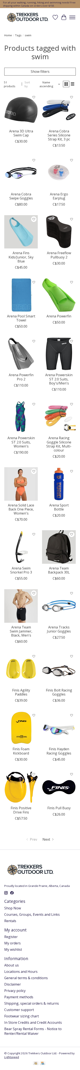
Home (8, 35)
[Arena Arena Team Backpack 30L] (59, 547)
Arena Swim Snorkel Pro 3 (21, 570)
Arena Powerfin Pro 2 (21, 377)
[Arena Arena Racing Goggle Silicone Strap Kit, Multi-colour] (59, 416)
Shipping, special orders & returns (31, 1003)
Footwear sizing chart (21, 1016)
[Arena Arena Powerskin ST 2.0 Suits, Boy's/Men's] (59, 353)
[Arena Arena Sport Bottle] (59, 484)
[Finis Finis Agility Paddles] (21, 669)
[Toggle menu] (72, 17)
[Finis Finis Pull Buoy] (59, 787)
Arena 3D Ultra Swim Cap (21, 133)
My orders (12, 943)
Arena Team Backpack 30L (59, 570)
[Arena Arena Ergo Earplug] (59, 172)
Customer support (19, 1009)
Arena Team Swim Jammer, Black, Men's (21, 631)
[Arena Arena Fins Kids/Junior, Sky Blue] (21, 231)
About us (11, 965)
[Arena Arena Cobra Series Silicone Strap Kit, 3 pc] (59, 109)
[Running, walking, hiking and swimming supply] (27, 17)
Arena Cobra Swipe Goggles (21, 196)
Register (11, 936)
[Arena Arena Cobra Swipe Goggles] (21, 172)
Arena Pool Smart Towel (21, 318)
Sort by (27, 84)
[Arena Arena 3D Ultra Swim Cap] (21, 109)
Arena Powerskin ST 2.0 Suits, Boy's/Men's (59, 379)
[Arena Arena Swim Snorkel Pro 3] (21, 547)
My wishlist (13, 949)
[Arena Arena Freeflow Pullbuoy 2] (59, 231)
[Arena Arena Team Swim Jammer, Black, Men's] (21, 606)
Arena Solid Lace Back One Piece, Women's (21, 509)
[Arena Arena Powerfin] (59, 294)
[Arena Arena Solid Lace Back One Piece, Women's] (21, 484)
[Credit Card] (42, 1064)
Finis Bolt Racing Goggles (59, 692)
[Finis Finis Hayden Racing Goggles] (59, 728)
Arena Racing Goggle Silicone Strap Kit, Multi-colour (58, 444)
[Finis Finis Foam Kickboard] (21, 728)
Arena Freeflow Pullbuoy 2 (59, 255)
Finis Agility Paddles (21, 692)
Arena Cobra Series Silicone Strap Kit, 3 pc (59, 135)
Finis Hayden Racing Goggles (59, 751)
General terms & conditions (26, 978)
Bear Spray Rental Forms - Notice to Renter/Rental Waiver (33, 1031)
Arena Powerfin (59, 316)
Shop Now (12, 908)
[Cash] (35, 1064)
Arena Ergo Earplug (59, 196)
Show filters (40, 71)
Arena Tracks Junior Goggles (59, 629)
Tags (18, 35)
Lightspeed (11, 1057)
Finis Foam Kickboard (21, 751)
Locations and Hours (21, 971)
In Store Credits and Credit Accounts (33, 1022)
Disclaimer (12, 984)
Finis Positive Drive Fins (21, 810)
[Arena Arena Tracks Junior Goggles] (59, 606)
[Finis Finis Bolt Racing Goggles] (59, 669)
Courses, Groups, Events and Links (32, 914)
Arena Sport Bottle (59, 507)
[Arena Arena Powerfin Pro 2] (21, 353)
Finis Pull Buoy (59, 808)
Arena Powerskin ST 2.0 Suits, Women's (21, 442)
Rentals (10, 921)
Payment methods (18, 997)
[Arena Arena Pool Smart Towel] (21, 294)
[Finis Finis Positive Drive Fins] (21, 787)
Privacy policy (15, 990)
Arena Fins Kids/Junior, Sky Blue (21, 257)
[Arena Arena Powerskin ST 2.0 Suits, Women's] (21, 416)
